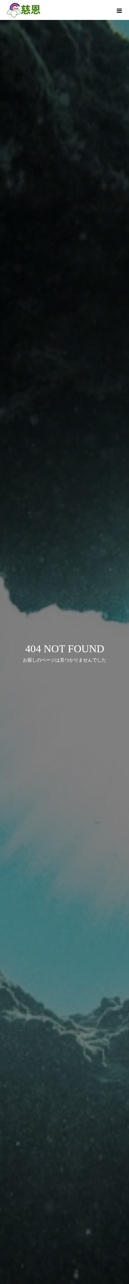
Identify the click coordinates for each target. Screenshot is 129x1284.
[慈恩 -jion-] (24, 10)
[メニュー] (119, 10)
